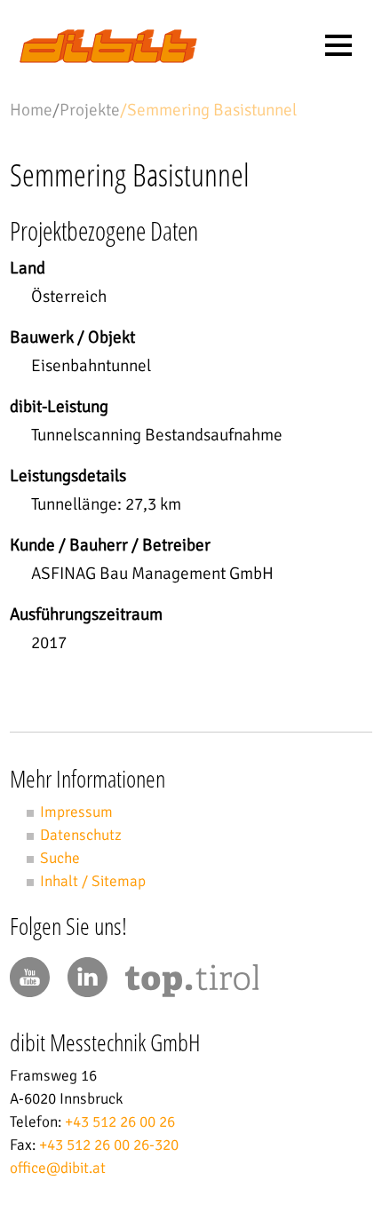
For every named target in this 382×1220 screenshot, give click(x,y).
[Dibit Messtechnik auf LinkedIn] (87, 977)
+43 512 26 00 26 (120, 1122)
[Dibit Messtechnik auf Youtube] (30, 977)
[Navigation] (338, 45)
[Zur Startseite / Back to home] (108, 58)
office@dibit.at (58, 1168)
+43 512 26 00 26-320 (109, 1145)
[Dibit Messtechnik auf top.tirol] (192, 984)
